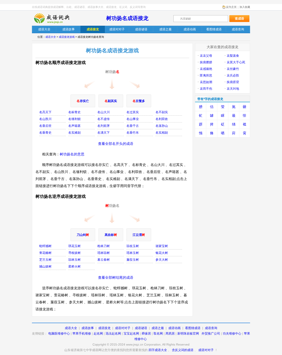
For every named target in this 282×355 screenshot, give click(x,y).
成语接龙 (104, 328)
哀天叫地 (233, 88)
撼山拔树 (45, 266)
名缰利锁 (74, 119)
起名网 (98, 333)
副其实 (111, 101)
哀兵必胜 (233, 75)
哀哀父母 (206, 55)
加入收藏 (244, 7)
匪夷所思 (206, 75)
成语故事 (88, 328)
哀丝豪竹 (233, 69)
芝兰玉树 (45, 259)
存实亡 (83, 101)
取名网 (158, 333)
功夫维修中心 (232, 333)
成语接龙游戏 (67, 36)
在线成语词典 (55, 18)
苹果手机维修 (81, 333)
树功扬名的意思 (72, 154)
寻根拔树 (74, 253)
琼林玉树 (74, 259)
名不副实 (162, 112)
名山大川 (103, 112)
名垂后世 (45, 125)
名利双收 (162, 119)
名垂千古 (132, 125)
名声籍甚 (74, 125)
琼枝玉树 (132, 246)
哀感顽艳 (206, 69)
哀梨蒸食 (233, 55)
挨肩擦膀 (206, 62)
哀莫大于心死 (236, 62)
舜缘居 (146, 333)
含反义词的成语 (182, 350)
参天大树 (162, 259)
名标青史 (74, 112)
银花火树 (162, 253)
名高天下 (45, 112)
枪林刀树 (103, 246)
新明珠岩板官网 (188, 333)
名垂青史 (45, 132)
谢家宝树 (162, 246)
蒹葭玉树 (132, 259)
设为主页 (231, 7)
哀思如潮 (206, 82)
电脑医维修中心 (59, 333)
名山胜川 (45, 119)
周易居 (170, 333)
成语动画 (174, 328)
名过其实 (132, 112)
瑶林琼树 (103, 253)
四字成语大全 (157, 350)
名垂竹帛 (132, 132)
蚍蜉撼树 (45, 246)
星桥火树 (74, 266)
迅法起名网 (113, 333)
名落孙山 (162, 125)
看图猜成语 (192, 328)
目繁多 (139, 101)
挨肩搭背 (233, 82)
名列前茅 (103, 125)
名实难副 (74, 132)
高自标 (111, 235)
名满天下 (103, 132)
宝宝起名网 (131, 333)
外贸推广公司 (211, 333)
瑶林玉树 (132, 253)
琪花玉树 (74, 246)
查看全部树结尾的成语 (115, 277)
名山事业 (132, 119)
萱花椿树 (45, 253)
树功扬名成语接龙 (127, 18)
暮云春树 (103, 259)
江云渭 (139, 235)
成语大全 (50, 36)
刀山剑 (83, 235)
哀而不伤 (206, 88)
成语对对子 (122, 328)
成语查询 (211, 328)
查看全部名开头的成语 (115, 144)
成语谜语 (141, 328)
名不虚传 (103, 119)
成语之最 (158, 328)
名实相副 (162, 132)
